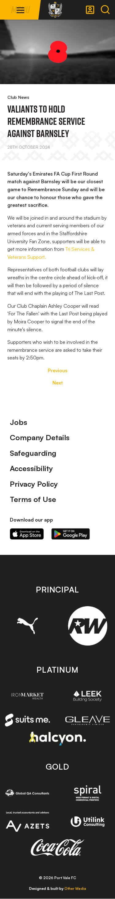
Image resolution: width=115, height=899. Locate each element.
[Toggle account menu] (90, 10)
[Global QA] (27, 793)
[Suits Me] (27, 720)
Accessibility (31, 468)
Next (57, 383)
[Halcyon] (57, 738)
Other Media (75, 888)
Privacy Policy (34, 484)
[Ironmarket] (27, 696)
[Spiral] (87, 793)
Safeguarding (33, 453)
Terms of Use (33, 499)
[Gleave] (87, 720)
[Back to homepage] (55, 10)
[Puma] (27, 625)
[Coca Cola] (57, 848)
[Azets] (27, 822)
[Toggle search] (105, 10)
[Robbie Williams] (87, 625)
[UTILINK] (87, 821)
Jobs (18, 422)
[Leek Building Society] (87, 696)
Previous (57, 370)
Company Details (40, 437)
